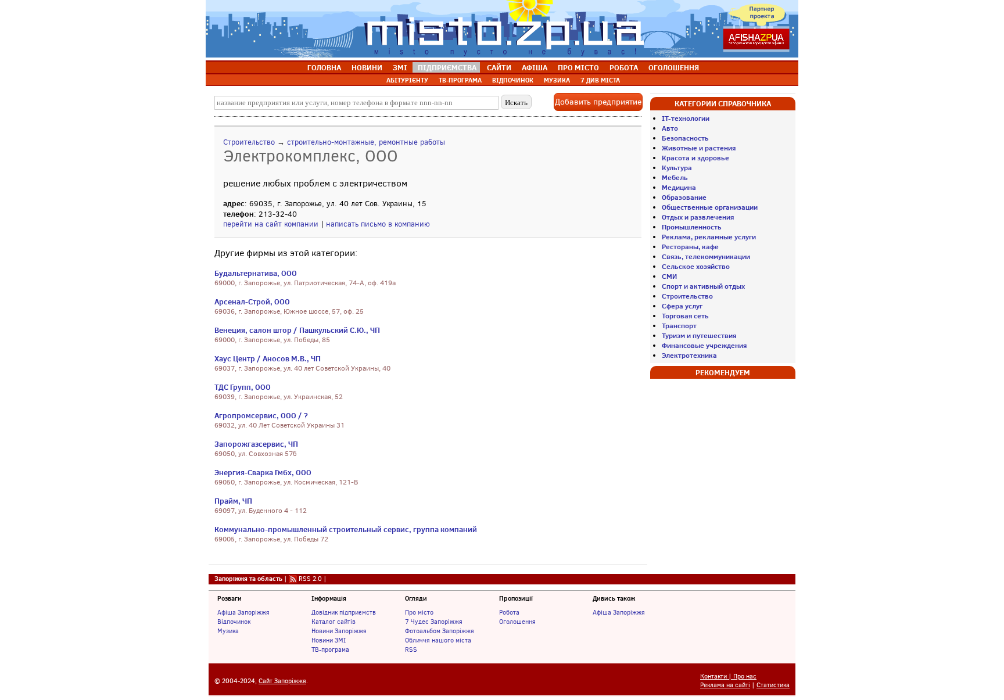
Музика (228, 631)
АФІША (534, 67)
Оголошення (517, 622)
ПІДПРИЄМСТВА (447, 67)
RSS (411, 649)
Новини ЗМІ (328, 640)
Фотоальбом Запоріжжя (439, 631)
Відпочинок (233, 622)
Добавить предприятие (598, 101)
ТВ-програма (330, 649)
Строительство (249, 142)
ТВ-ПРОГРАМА (460, 80)
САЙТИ (499, 67)
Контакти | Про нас (728, 676)
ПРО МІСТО (578, 67)
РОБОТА (623, 67)
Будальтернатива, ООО (255, 273)
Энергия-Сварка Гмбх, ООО (262, 472)
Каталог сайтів (333, 622)
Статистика (773, 685)
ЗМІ (400, 67)
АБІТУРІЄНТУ (407, 80)
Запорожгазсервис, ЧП (256, 444)
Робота (509, 612)
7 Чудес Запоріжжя (433, 622)
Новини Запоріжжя (339, 631)
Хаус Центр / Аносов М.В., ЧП (267, 358)
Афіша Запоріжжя (243, 612)
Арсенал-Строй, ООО (252, 301)
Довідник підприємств (343, 612)
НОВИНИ (367, 67)
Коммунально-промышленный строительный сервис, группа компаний (345, 529)
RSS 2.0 (310, 579)
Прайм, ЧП (233, 501)
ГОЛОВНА (324, 67)
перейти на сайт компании (270, 224)
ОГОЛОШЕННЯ (673, 67)
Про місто (419, 612)
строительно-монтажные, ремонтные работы (366, 142)
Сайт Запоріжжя (282, 681)
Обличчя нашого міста (438, 640)
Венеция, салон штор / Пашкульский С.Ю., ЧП (297, 330)
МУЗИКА (557, 80)
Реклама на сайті (725, 685)
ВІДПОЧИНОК (512, 80)
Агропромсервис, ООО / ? (261, 415)
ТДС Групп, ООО (242, 387)
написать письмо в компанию (378, 224)
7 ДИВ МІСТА (600, 80)
